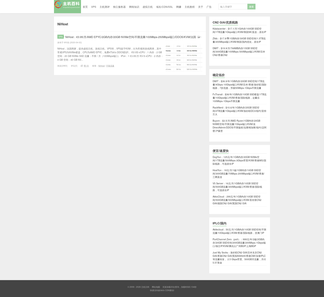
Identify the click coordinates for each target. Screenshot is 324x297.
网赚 (178, 6)
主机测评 (105, 6)
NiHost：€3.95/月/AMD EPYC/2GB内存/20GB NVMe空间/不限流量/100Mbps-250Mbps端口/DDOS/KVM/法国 (130, 37)
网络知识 (134, 6)
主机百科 (67, 6)
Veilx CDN (165, 290)
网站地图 (156, 286)
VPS (93, 6)
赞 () (86, 65)
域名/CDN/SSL (164, 6)
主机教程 (190, 6)
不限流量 (110, 65)
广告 (209, 6)
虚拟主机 (148, 6)
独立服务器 (119, 6)
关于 (200, 6)
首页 (85, 6)
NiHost (101, 65)
